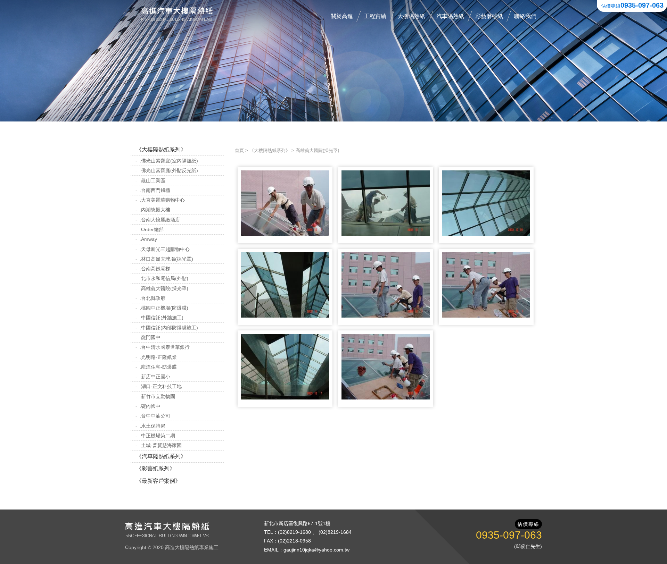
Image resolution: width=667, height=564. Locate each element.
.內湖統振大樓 (155, 209)
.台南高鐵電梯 (155, 268)
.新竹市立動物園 (157, 396)
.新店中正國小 (155, 376)
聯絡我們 (525, 16)
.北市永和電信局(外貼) (164, 278)
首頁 (239, 150)
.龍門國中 (150, 337)
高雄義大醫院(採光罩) (317, 150)
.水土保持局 (152, 426)
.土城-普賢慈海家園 (161, 445)
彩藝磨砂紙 (489, 16)
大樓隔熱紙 (411, 16)
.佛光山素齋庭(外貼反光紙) (169, 170)
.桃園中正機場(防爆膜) (164, 308)
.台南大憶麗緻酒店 (160, 219)
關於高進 (342, 16)
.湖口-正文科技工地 (161, 386)
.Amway (148, 239)
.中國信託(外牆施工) (161, 317)
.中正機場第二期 (157, 435)
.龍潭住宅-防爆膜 (158, 367)
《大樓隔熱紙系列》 (161, 149)
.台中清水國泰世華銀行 (165, 347)
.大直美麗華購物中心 (162, 200)
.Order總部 (152, 229)
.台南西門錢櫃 (155, 190)
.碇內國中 (150, 406)
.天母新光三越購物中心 (165, 249)
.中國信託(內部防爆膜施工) (169, 327)
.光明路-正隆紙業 (158, 357)
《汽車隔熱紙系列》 (161, 456)
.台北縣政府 (152, 298)
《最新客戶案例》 (158, 481)
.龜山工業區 (152, 180)
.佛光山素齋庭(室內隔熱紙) (169, 160)
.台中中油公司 (155, 416)
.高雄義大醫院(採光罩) (164, 288)
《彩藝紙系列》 (155, 468)
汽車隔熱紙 (450, 16)
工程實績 (375, 16)
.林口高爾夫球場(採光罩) (166, 259)
